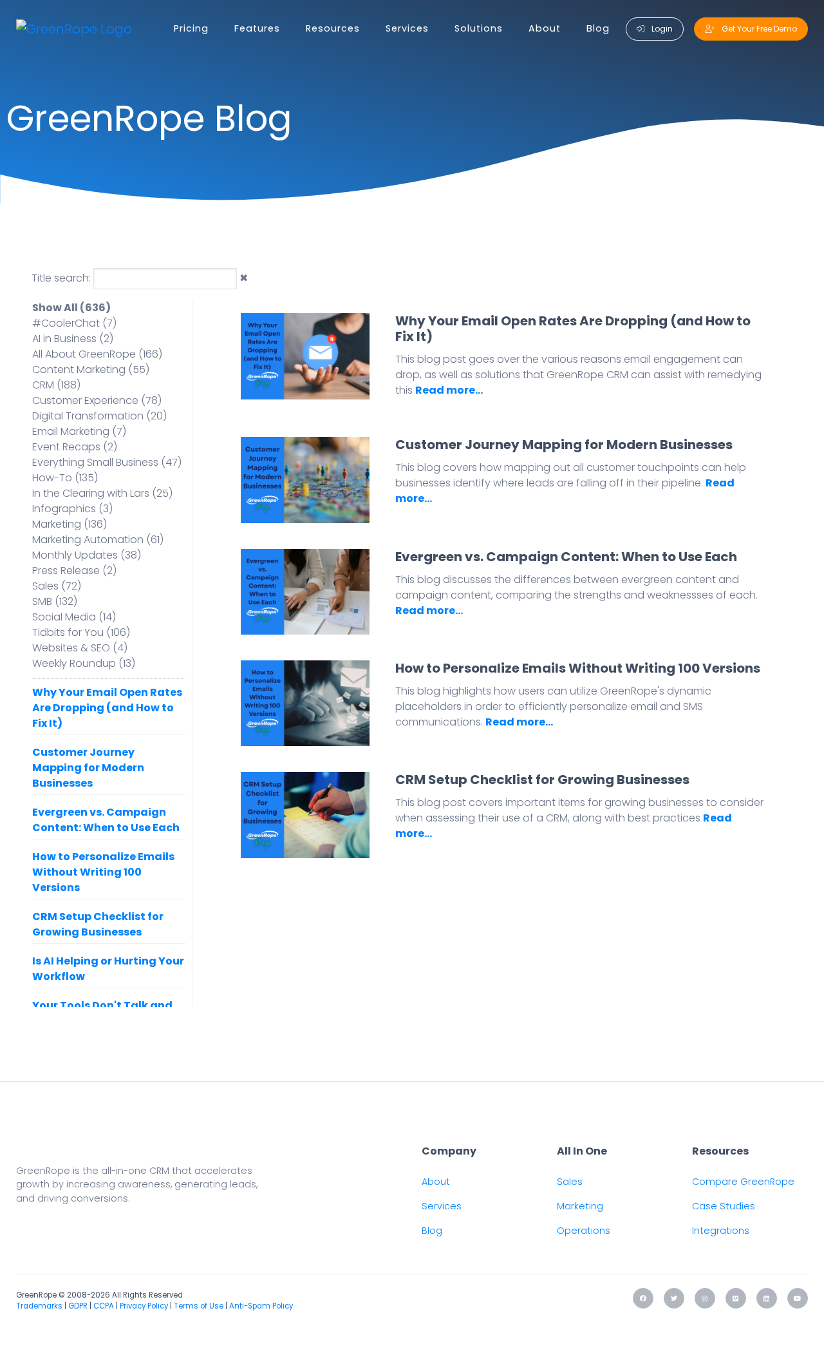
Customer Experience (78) (97, 400)
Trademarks (39, 1306)
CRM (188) (56, 385)
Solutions (478, 28)
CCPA (103, 1306)
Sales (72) (56, 586)
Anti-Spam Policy (261, 1306)
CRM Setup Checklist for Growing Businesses (98, 924)
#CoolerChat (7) (74, 323)
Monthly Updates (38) (86, 555)
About (545, 28)
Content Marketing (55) (90, 369)
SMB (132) (54, 601)
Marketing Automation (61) (98, 539)
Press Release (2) (74, 570)
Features (257, 28)
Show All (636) (71, 307)
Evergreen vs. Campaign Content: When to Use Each (106, 820)
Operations (583, 1230)
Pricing (191, 28)
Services (407, 28)
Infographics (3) (72, 508)
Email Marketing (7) (79, 431)
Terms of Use (198, 1306)
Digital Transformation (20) (99, 415)
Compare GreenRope (743, 1181)
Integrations (720, 1230)
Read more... (449, 390)
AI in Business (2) (72, 338)
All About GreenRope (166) (97, 354)
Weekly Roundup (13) (83, 663)
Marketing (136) (69, 524)
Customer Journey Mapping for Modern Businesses (88, 768)
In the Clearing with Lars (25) (102, 493)
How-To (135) (65, 477)
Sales (570, 1181)
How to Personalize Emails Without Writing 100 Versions (103, 872)
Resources (333, 28)
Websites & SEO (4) (79, 647)
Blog (598, 28)
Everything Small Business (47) (107, 462)
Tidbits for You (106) (81, 632)
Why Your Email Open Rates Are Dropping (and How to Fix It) (107, 708)
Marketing (580, 1206)
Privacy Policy (144, 1306)
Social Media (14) (74, 616)
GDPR (78, 1306)
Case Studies (723, 1206)
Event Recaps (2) (74, 446)
